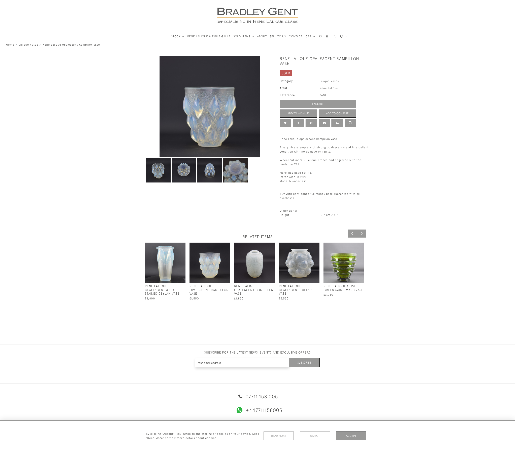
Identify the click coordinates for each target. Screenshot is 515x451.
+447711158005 (264, 410)
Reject (315, 435)
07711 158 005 (261, 396)
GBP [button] (309, 36)
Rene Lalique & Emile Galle (208, 36)
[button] (327, 36)
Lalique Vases (28, 44)
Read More (278, 435)
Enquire (317, 104)
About (262, 36)
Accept (351, 435)
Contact (296, 36)
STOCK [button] (176, 36)
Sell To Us (278, 36)
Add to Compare (337, 113)
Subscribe (304, 362)
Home (10, 44)
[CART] (320, 36)
